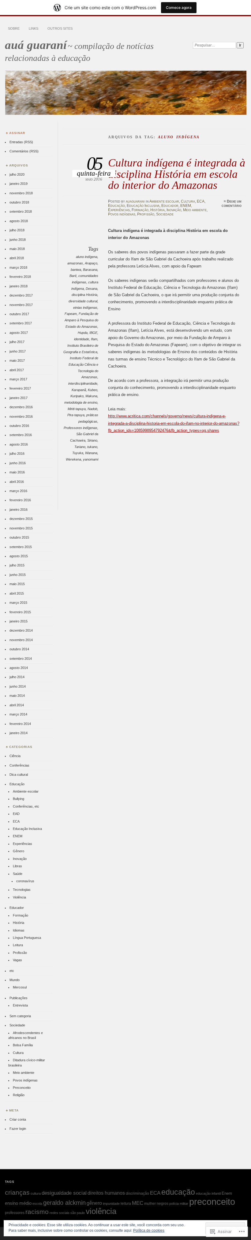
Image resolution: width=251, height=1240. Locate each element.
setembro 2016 (20, 435)
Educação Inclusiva (143, 206)
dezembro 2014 (21, 630)
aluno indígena (86, 257)
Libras (17, 866)
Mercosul (20, 987)
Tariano (79, 447)
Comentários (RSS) (24, 151)
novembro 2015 (21, 528)
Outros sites (60, 28)
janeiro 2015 (18, 621)
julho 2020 (16, 174)
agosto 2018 (18, 221)
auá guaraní (36, 44)
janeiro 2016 (18, 509)
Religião (18, 1095)
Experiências (119, 210)
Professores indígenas (80, 428)
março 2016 (18, 491)
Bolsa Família (23, 1045)
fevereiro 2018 (20, 276)
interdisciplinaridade (82, 383)
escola (37, 1203)
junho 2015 (17, 575)
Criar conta (17, 1119)
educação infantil (208, 1193)
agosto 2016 (18, 444)
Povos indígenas (121, 214)
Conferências (19, 765)
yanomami (90, 459)
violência (101, 1211)
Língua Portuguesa (27, 937)
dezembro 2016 (21, 407)
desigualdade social (64, 1193)
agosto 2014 (18, 668)
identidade (81, 339)
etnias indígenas (85, 307)
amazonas (75, 263)
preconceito (212, 1202)
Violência (19, 897)
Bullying (18, 799)
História (157, 210)
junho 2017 (17, 351)
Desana (91, 288)
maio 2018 (17, 249)
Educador (169, 206)
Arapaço (91, 263)
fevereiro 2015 (20, 612)
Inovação (174, 210)
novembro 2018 (21, 193)
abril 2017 (16, 370)
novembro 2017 (21, 305)
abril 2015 (16, 593)
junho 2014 (17, 686)
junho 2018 (17, 239)
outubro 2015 (19, 537)
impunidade (111, 1203)
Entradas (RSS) (21, 142)
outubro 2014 (19, 649)
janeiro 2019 (18, 183)
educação (178, 1192)
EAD (16, 814)
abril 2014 (16, 705)
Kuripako (77, 396)
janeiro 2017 (18, 398)
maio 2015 (17, 584)
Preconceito (22, 1087)
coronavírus (25, 881)
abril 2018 (16, 258)
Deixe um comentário (232, 203)
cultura (36, 1193)
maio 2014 (17, 695)
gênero (94, 1203)
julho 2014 (16, 677)
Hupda (83, 332)
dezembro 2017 (21, 295)
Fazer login (17, 1128)
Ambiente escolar (164, 201)
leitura (126, 1203)
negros (162, 1203)
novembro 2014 (21, 640)
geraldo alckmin (64, 1202)
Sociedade (165, 214)
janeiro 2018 (18, 286)
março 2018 (18, 267)
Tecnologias (22, 889)
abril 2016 (16, 482)
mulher (150, 1203)
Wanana (91, 453)
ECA (200, 201)
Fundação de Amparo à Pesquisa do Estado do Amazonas (81, 320)
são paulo (77, 1213)
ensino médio (18, 1203)
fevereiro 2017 (20, 388)
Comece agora (179, 7)
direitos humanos (106, 1193)
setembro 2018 (20, 211)
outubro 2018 (19, 202)
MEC (137, 1203)
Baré (73, 276)
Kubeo (92, 390)
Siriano (92, 440)
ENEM (185, 206)
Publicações (18, 998)
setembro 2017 (20, 323)
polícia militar (178, 1203)
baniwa (76, 269)
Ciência (15, 756)
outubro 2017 (19, 314)
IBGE (93, 332)
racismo (37, 1212)
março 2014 (18, 714)
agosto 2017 (18, 332)
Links (33, 28)
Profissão (145, 214)
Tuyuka (77, 453)
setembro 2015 (20, 547)
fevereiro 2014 (20, 724)
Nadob (92, 409)
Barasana (90, 269)
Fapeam (71, 314)
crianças (17, 1192)
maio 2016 (17, 472)
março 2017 (18, 379)
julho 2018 (16, 230)
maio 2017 (17, 360)
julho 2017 (16, 342)
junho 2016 (17, 463)
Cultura (188, 201)
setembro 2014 (20, 658)
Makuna (91, 396)
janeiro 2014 (18, 733)
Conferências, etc (26, 806)
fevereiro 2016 (20, 500)
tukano (92, 447)
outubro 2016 (19, 426)
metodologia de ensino (80, 402)
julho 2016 (16, 453)
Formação (140, 210)
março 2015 (18, 602)
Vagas (17, 960)
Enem (227, 1193)
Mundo (14, 980)
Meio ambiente (195, 210)
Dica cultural (18, 774)
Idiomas (18, 930)
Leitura (18, 945)
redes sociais (59, 1213)
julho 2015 (16, 565)
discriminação (137, 1193)
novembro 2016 (21, 416)
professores (14, 1213)
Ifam (94, 339)
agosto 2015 (18, 556)
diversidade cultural (83, 301)
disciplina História (84, 295)
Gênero (18, 851)
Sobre (14, 28)
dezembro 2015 (21, 519)
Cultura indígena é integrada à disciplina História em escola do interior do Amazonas (176, 173)
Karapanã (79, 390)
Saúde (17, 874)
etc (11, 971)
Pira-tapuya (75, 415)
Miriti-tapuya (77, 409)
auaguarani (135, 201)
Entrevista (20, 1005)
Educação (116, 206)
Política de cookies (148, 1230)
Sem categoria (20, 1016)
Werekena (73, 459)
